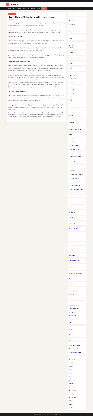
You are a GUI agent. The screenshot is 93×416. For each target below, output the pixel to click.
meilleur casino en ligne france (76, 189)
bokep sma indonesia (73, 342)
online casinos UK (74, 192)
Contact (44, 8)
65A (72, 100)
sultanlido (71, 404)
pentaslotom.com (72, 315)
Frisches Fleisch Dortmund (74, 345)
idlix (70, 322)
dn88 (72, 86)
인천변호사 (71, 122)
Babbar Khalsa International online (76, 119)
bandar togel (71, 362)
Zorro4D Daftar (72, 291)
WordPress (58, 414)
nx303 (70, 407)
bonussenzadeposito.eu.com (75, 58)
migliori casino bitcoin (73, 228)
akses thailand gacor (73, 390)
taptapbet (71, 267)
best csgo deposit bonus (74, 260)
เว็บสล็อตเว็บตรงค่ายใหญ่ (75, 352)
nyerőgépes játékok (74, 149)
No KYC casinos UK (74, 145)
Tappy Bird (71, 20)
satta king (71, 366)
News (14, 8)
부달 (70, 400)
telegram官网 (72, 383)
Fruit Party (71, 47)
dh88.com (73, 89)
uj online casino (73, 152)
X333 (72, 97)
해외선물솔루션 (73, 218)
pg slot (70, 369)
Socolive (71, 52)
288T (72, 93)
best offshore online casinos (75, 112)
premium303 (71, 13)
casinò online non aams (75, 185)
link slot (70, 27)
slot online (71, 45)
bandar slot (71, 294)
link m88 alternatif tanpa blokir (75, 129)
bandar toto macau (73, 355)
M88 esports (71, 298)
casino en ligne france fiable (76, 174)
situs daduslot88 (72, 266)
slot (69, 278)
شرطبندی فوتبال (73, 312)
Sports (33, 8)
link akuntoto (72, 212)
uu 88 (72, 82)
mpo (70, 31)
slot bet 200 (71, 333)
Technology (26, 8)
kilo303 (70, 38)
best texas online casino (74, 305)
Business (19, 8)
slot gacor (71, 387)
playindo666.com (72, 319)
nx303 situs (71, 394)
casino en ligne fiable (74, 178)
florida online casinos (73, 308)
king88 (46, 55)
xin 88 (71, 141)
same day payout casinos (74, 249)
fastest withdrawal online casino (76, 273)
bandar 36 (71, 115)
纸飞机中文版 (72, 223)
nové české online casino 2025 (75, 157)
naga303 (71, 329)
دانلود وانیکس (72, 284)
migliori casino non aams (74, 201)
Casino (38, 8)
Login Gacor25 (72, 359)
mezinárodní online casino (75, 161)
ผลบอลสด (71, 207)
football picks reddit (73, 125)
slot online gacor (72, 397)
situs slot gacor (72, 255)
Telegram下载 (72, 24)
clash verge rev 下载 (73, 348)
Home (9, 8)
